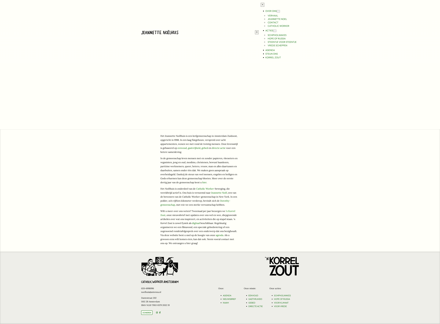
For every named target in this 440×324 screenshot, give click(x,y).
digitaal (196, 223)
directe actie (219, 148)
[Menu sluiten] (262, 5)
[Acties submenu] (274, 31)
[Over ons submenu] (278, 11)
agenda (219, 235)
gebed (205, 148)
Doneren (147, 312)
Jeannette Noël (219, 192)
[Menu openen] (256, 32)
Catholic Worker (205, 188)
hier (204, 182)
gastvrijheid (194, 148)
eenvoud (182, 148)
